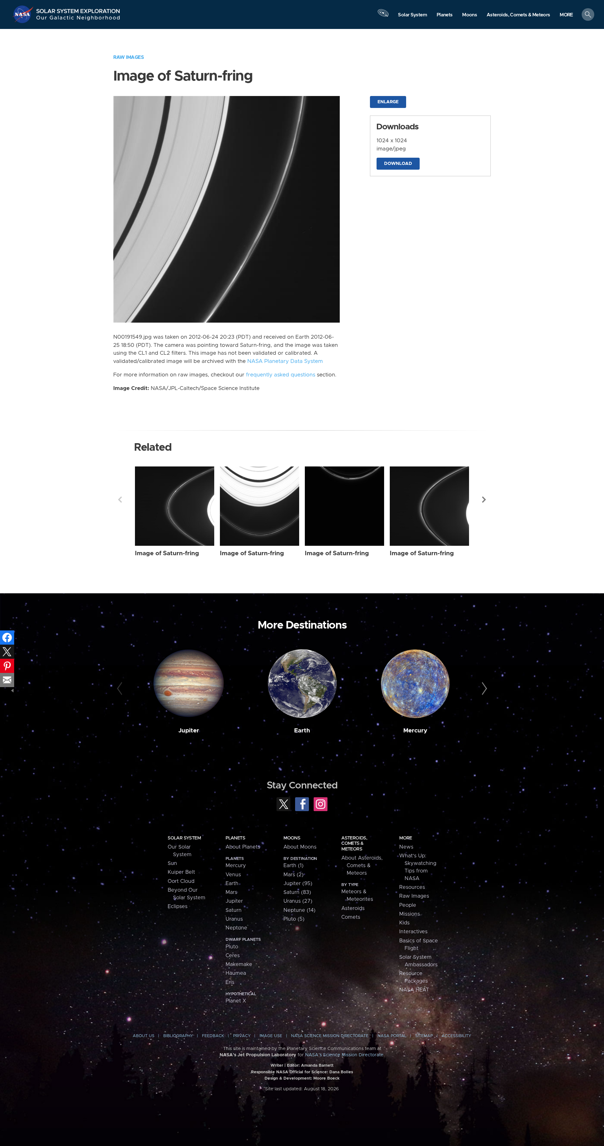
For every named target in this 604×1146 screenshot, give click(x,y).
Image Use (271, 1036)
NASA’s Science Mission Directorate (344, 1055)
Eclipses (177, 906)
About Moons (299, 847)
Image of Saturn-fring (167, 553)
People (407, 905)
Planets (235, 838)
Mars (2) (293, 874)
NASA (24, 14)
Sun (172, 863)
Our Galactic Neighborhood (78, 19)
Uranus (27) (297, 901)
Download (398, 163)
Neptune (236, 927)
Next (484, 499)
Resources (412, 887)
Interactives (413, 931)
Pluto (232, 946)
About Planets (243, 847)
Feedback (213, 1036)
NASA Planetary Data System (285, 361)
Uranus (234, 919)
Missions (409, 914)
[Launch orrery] (383, 16)
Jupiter (188, 731)
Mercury (415, 731)
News (406, 847)
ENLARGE (388, 102)
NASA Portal (392, 1036)
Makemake (239, 964)
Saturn (234, 910)
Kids (404, 922)
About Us (143, 1036)
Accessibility (456, 1036)
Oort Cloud (181, 881)
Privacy (242, 1036)
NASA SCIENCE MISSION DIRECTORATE (329, 1036)
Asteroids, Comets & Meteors (354, 843)
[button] (566, 15)
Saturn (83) (297, 892)
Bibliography (178, 1036)
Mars (231, 892)
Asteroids (353, 908)
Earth (302, 731)
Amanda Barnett (317, 1066)
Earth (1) (293, 865)
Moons (291, 838)
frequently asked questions (280, 375)
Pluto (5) (294, 919)
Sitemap (424, 1036)
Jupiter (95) (297, 883)
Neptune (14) (299, 910)
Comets (350, 917)
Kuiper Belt (181, 872)
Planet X (236, 1000)
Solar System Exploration (78, 9)
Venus (233, 874)
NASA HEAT (414, 989)
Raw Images (128, 57)
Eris (230, 982)
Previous (120, 499)
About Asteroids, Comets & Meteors (362, 865)
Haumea (236, 973)
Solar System (184, 838)
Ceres (233, 955)
